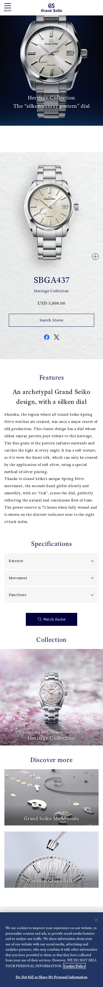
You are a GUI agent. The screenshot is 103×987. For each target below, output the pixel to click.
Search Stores (51, 320)
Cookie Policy (74, 966)
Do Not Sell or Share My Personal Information (51, 977)
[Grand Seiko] (51, 7)
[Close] (96, 920)
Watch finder (54, 619)
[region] (51, 949)
